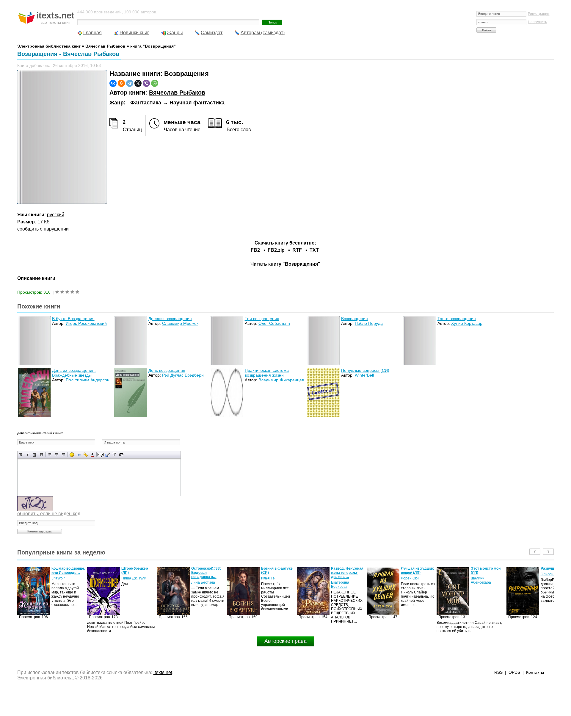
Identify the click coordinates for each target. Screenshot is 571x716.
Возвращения (354, 318)
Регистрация (538, 14)
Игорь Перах (551, 578)
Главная (92, 32)
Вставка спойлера (121, 454)
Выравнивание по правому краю (63, 454)
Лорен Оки (340, 578)
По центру (56, 454)
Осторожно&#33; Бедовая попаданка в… (136, 572)
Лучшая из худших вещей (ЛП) (347, 570)
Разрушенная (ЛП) (487, 568)
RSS (498, 672)
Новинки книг (134, 32)
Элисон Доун (482, 574)
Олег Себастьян (274, 323)
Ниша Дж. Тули (63, 578)
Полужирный (21, 454)
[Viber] (146, 83)
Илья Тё (198, 578)
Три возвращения (262, 318)
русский (55, 214)
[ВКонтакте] (113, 83)
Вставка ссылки (78, 454)
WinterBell (364, 375)
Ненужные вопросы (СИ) (365, 370)
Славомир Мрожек (180, 323)
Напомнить (537, 22)
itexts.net (162, 672)
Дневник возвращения (170, 318)
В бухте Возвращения (73, 318)
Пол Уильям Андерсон (87, 379)
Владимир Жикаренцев (281, 379)
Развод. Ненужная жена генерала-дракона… (277, 572)
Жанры (175, 32)
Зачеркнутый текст (41, 454)
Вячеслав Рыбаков (177, 92)
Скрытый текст (100, 454)
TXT (314, 250)
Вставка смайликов (71, 454)
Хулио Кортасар (466, 323)
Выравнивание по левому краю (49, 454)
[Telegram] (129, 83)
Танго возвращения (456, 318)
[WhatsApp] (154, 83)
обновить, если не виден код (48, 513)
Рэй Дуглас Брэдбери (183, 375)
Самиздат (211, 32)
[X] (138, 83)
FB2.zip (276, 250)
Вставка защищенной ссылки (85, 454)
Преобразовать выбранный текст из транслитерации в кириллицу (114, 454)
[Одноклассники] (121, 83)
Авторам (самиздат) (263, 32)
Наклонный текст (27, 454)
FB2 (255, 250)
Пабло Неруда (369, 323)
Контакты (535, 672)
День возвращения (166, 370)
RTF (297, 250)
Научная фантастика (197, 103)
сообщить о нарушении (43, 228)
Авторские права (285, 641)
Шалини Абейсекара (411, 580)
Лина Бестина (133, 582)
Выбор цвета (92, 454)
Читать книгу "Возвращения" (285, 264)
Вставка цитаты (107, 454)
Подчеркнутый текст (34, 454)
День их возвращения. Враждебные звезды (74, 372)
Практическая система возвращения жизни (267, 372)
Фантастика (145, 103)
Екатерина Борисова (270, 584)
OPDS (514, 672)
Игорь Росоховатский (86, 323)
